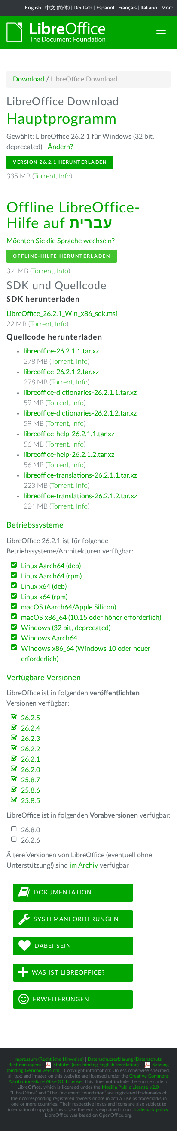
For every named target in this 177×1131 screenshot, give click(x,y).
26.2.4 (30, 728)
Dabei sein (52, 946)
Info (64, 176)
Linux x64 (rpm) (44, 597)
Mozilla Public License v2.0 (130, 1087)
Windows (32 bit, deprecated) (65, 628)
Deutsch (82, 7)
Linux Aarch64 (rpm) (51, 576)
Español (105, 7)
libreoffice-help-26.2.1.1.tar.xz (69, 434)
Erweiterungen (61, 999)
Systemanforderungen (76, 919)
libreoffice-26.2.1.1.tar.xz (61, 351)
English (33, 7)
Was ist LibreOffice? (68, 972)
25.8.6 (30, 790)
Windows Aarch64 (49, 638)
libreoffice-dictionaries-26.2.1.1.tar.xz (80, 392)
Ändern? (60, 147)
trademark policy (151, 1109)
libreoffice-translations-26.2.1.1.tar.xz (80, 475)
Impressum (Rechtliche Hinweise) (49, 1059)
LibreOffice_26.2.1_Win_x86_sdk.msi (61, 313)
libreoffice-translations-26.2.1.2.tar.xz (80, 496)
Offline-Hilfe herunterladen (61, 256)
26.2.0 (30, 769)
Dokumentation (63, 892)
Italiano (148, 7)
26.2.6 (30, 840)
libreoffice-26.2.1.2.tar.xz (61, 372)
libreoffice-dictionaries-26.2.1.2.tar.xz (80, 413)
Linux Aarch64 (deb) (51, 565)
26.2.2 (30, 749)
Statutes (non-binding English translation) (96, 1064)
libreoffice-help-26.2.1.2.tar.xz (69, 454)
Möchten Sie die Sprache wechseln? (60, 240)
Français (127, 7)
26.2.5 (30, 718)
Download (28, 79)
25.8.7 (30, 780)
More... (169, 7)
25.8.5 (30, 800)
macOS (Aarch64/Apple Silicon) (68, 607)
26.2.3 (30, 738)
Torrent (44, 176)
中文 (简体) (57, 7)
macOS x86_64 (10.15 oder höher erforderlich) (91, 617)
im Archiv (84, 865)
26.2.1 (30, 759)
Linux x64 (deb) (44, 586)
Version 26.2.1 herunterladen (60, 162)
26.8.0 (30, 830)
